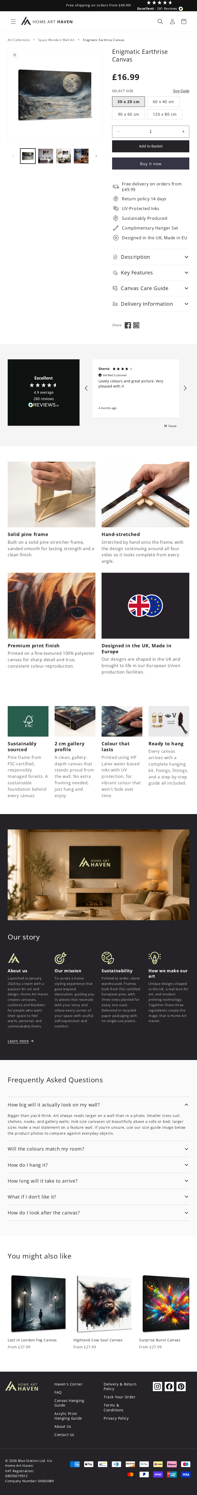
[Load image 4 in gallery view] (81, 156)
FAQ (58, 1392)
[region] (136, 388)
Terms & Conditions (114, 1407)
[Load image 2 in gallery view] (45, 156)
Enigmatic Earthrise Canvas (103, 40)
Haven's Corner (68, 1384)
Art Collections (19, 40)
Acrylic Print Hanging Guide (68, 1416)
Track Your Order (120, 1396)
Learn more (18, 1040)
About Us (62, 1426)
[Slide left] (13, 156)
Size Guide (181, 91)
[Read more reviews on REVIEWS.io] (43, 406)
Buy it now (151, 163)
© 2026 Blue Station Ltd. (25, 1461)
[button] (13, 21)
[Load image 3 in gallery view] (63, 156)
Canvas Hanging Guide (69, 1403)
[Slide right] (96, 156)
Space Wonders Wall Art (56, 40)
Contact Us (64, 1434)
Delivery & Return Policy (120, 1386)
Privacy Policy (116, 1418)
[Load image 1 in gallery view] (27, 156)
